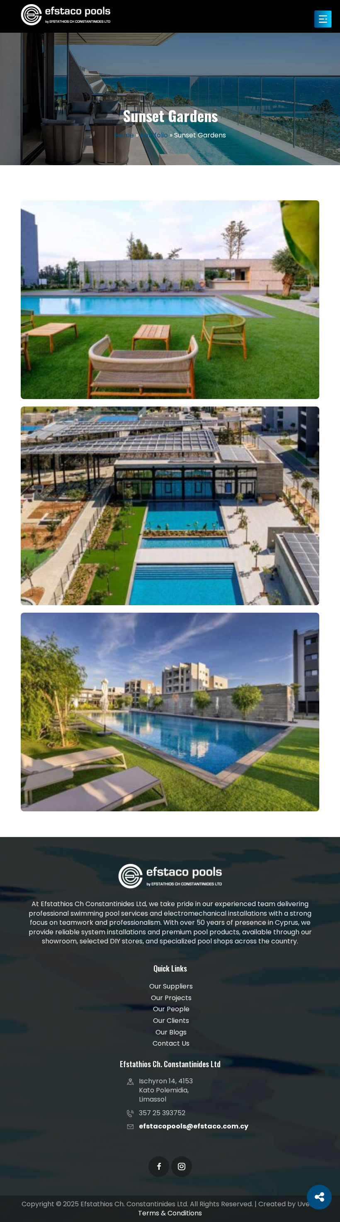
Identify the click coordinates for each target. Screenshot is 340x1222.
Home (124, 135)
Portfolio (154, 135)
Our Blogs (171, 1032)
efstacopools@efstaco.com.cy (193, 1126)
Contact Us (171, 1043)
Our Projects (171, 998)
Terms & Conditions (170, 1213)
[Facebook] (158, 1166)
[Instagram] (181, 1166)
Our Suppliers (171, 986)
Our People (171, 1009)
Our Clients (171, 1021)
